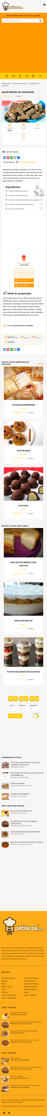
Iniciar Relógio (15, 716)
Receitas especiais (30, 986)
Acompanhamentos (8, 978)
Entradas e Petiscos (31, 978)
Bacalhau (5, 981)
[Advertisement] (23, 48)
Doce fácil (23, 506)
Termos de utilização (16, 1102)
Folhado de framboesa (23, 405)
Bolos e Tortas (7, 986)
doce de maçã (23, 451)
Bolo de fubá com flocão (21, 811)
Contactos (15, 1100)
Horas (12, 705)
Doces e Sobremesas (19, 83)
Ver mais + (41, 364)
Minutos (22, 705)
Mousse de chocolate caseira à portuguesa (23, 822)
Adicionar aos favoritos (24, 275)
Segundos (33, 705)
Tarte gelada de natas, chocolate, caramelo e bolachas (25, 764)
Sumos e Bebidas (30, 995)
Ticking (35, 714)
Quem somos (6, 1100)
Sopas (26, 992)
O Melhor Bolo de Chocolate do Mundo (24, 1085)
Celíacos (5, 992)
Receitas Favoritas (23, 285)
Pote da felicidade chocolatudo (23, 672)
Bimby (4, 984)
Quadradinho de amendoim (22, 325)
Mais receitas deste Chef (24, 270)
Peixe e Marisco (29, 981)
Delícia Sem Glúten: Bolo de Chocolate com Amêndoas (27, 774)
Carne (4, 989)
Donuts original (17, 783)
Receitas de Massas (31, 984)
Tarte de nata (15, 1058)
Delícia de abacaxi (23, 621)
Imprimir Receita (11, 152)
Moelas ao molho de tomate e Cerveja (26, 842)
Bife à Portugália (16, 1076)
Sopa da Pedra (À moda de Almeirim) (25, 832)
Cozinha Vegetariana (9, 995)
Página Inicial (6, 83)
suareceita (24, 265)
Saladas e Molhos (30, 989)
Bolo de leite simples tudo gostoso (23, 564)
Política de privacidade (28, 1100)
